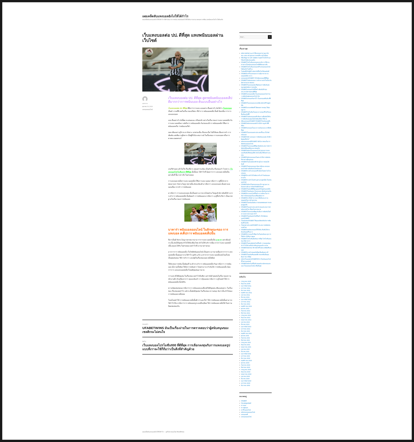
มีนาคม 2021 (245, 351)
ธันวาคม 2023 (245, 290)
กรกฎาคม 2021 (246, 342)
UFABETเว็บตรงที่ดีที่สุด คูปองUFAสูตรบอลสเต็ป (255, 189)
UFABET (244, 401)
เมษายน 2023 (245, 295)
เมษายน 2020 (245, 376)
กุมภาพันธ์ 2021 (246, 354)
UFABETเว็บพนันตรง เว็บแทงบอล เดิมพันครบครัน (256, 191)
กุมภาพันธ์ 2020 (246, 381)
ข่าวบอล (243, 405)
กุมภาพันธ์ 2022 (246, 327)
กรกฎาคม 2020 (246, 369)
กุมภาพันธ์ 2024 (246, 286)
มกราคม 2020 (245, 383)
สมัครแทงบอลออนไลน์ (248, 412)
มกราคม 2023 (245, 302)
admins (145, 103)
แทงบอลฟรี (244, 414)
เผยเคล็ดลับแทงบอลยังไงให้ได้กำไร (165, 16)
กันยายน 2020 (245, 365)
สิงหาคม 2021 (245, 340)
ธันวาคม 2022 (245, 304)
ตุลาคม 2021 (245, 336)
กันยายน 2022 (245, 311)
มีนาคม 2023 (245, 297)
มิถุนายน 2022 (245, 317)
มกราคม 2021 (245, 356)
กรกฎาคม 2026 (246, 281)
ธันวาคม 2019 (245, 385)
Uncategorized (246, 403)
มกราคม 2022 (245, 329)
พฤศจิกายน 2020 (246, 360)
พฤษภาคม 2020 (246, 374)
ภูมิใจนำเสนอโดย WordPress (175, 432)
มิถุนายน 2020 (245, 372)
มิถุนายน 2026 (245, 284)
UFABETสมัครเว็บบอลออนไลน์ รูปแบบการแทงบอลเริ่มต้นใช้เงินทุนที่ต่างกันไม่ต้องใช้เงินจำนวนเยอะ (255, 153)
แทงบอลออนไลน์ (147, 109)
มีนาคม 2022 (245, 324)
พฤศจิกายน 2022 (246, 306)
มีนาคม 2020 (245, 379)
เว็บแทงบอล (227, 108)
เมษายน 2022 (245, 322)
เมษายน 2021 (245, 349)
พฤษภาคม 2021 (246, 347)
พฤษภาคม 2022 (246, 320)
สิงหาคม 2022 (245, 313)
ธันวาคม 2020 (245, 358)
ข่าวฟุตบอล (244, 408)
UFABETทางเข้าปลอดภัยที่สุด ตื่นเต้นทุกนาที (254, 252)
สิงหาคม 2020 (245, 367)
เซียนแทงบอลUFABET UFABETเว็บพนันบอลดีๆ (255, 121)
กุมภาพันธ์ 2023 (246, 299)
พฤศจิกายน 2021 (246, 333)
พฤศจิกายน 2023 (246, 293)
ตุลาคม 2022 (245, 308)
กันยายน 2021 (245, 338)
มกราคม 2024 (245, 288)
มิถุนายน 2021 (245, 345)
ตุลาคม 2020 (245, 363)
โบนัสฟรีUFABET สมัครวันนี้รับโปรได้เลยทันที (255, 71)
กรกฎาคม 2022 (246, 315)
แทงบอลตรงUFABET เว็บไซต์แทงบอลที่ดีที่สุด (255, 78)
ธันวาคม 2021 (245, 331)
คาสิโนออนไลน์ (246, 410)
